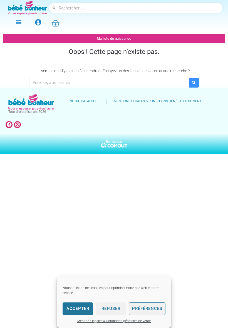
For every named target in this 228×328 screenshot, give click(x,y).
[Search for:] (107, 82)
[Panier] (55, 23)
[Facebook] (9, 124)
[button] (18, 21)
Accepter (77, 308)
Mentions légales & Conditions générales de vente (114, 321)
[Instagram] (17, 124)
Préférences (147, 308)
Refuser (110, 308)
